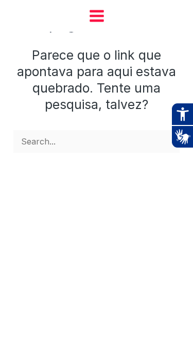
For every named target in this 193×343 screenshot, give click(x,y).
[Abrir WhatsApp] (167, 317)
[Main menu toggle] (96, 15)
